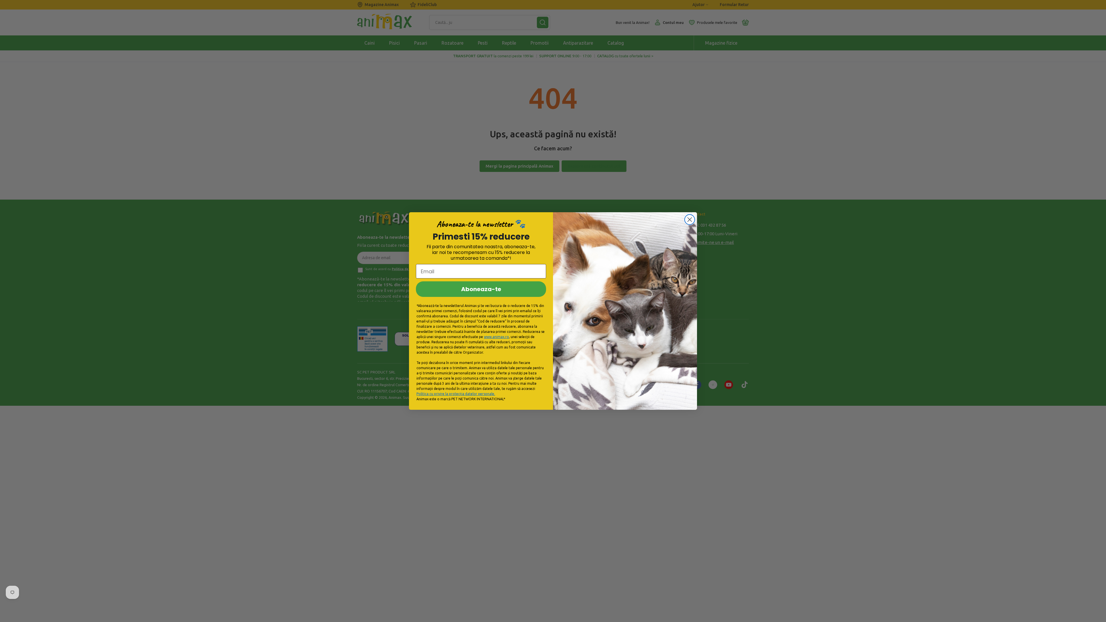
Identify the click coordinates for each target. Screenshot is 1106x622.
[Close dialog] (690, 220)
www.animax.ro (496, 337)
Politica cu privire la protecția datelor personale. (455, 394)
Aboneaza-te (481, 289)
